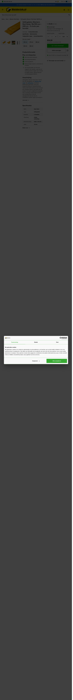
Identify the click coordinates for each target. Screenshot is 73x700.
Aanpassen (35, 360)
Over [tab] (57, 342)
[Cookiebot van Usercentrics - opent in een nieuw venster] (61, 338)
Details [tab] (36, 342)
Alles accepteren (57, 360)
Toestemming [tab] (14, 342)
